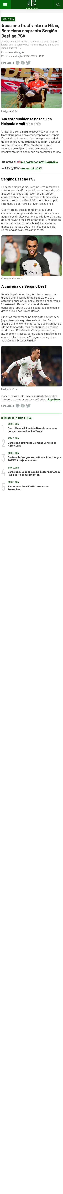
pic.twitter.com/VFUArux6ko (39, 162)
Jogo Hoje (53, 399)
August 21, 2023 (31, 168)
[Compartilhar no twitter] (28, 63)
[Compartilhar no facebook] (23, 63)
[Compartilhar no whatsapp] (18, 63)
